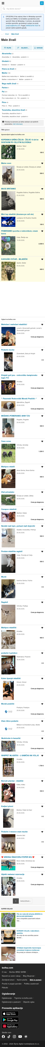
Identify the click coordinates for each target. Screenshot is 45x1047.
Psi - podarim (21, 98)
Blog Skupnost (28, 976)
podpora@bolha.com (13, 25)
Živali (7, 34)
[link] (22, 55)
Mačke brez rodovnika (9, 76)
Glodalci (5, 61)
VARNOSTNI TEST (32, 25)
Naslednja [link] (25, 901)
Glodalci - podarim (17, 65)
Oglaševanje (7, 998)
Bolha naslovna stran (22, 3)
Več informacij (17, 124)
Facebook (3, 1036)
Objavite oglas (28, 1002)
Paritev (5, 87)
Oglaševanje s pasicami (11, 1002)
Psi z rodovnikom (8, 98)
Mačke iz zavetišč (26, 76)
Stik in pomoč (36, 979)
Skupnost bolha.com (25, 1036)
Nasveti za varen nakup (11, 976)
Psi (3, 91)
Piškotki (5, 987)
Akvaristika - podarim (19, 57)
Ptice (4, 102)
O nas (4, 972)
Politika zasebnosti (31, 983)
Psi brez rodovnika (8, 95)
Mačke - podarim (24, 79)
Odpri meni (3, 3)
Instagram (14, 1036)
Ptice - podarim (13, 106)
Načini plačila (22, 979)
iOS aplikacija (10, 1013)
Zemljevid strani (8, 979)
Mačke (4, 73)
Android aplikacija (10, 1019)
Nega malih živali (9, 83)
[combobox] (23, 8)
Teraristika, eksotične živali (13, 110)
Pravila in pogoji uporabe (12, 983)
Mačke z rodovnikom (9, 79)
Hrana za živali (8, 69)
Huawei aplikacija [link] (10, 1026)
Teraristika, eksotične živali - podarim (14, 116)
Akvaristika (6, 53)
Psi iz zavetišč (23, 95)
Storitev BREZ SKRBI (17, 972)
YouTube (20, 1036)
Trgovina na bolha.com (23, 998)
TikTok (8, 1036)
